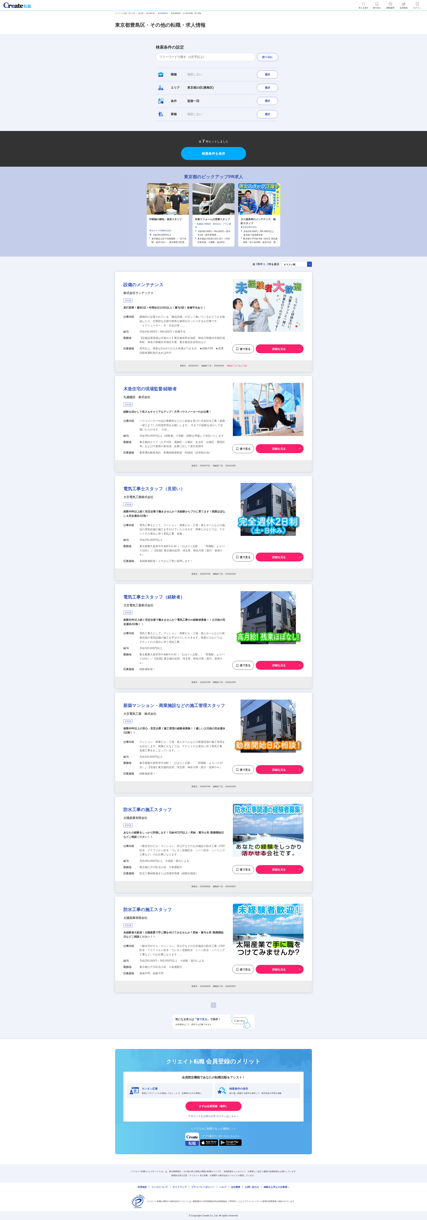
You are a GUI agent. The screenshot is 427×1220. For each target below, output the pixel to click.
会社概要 (235, 1187)
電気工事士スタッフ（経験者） (154, 596)
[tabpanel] (213, 214)
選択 (267, 74)
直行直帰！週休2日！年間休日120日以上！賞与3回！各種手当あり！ (164, 307)
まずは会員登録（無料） (213, 1106)
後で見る (245, 348)
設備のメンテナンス (143, 284)
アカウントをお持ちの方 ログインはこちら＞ (213, 1116)
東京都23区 (150, 13)
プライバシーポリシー (203, 1187)
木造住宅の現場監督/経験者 (150, 388)
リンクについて (160, 1187)
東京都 (140, 13)
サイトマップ (180, 1187)
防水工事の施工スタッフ (147, 809)
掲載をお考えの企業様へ (276, 1187)
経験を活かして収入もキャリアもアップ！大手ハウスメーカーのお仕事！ (167, 411)
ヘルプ (222, 1187)
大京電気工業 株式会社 (139, 713)
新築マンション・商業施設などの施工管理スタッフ (174, 705)
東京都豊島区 (163, 13)
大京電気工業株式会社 (138, 497)
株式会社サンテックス (138, 293)
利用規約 (142, 1187)
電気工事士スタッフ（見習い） (154, 488)
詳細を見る (279, 348)
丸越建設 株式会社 (136, 397)
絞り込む (267, 57)
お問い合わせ (252, 1187)
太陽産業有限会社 (135, 818)
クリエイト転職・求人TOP (125, 13)
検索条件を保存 (213, 153)
